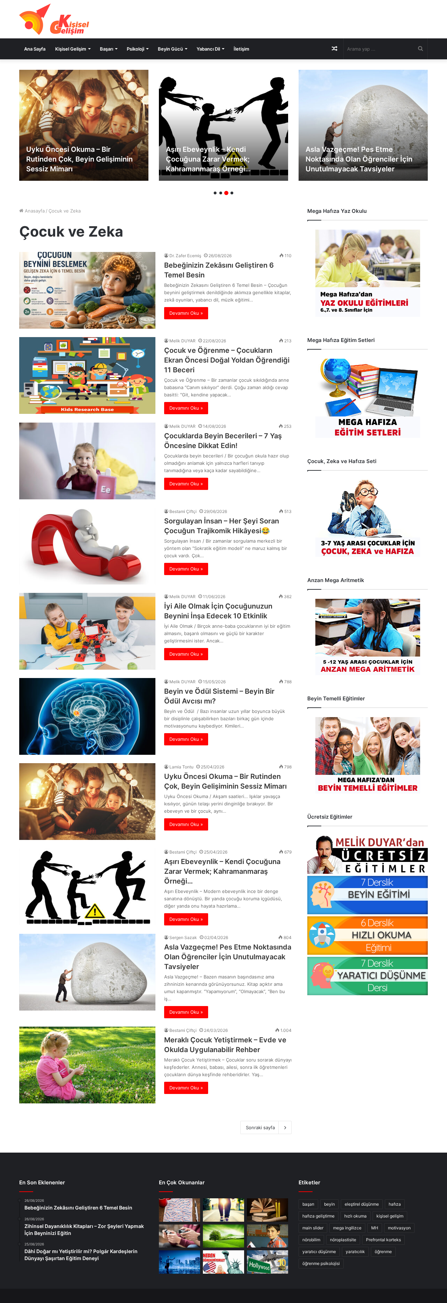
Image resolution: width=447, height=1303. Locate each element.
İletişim (241, 49)
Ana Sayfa (34, 49)
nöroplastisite (343, 1239)
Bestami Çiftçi (183, 511)
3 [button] (226, 193)
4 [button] (232, 193)
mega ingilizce (347, 1227)
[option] (83, 125)
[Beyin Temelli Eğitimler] (367, 755)
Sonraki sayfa (260, 1127)
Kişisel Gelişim (70, 49)
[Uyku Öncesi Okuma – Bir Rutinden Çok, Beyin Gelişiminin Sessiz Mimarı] (87, 801)
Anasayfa (34, 211)
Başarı (106, 49)
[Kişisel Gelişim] (54, 19)
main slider (312, 1227)
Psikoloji (135, 49)
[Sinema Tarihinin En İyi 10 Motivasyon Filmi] (267, 1262)
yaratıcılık (355, 1251)
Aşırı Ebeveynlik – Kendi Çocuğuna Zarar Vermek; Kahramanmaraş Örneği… (68, 159)
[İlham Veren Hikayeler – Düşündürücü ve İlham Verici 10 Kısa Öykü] (267, 1210)
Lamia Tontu (181, 766)
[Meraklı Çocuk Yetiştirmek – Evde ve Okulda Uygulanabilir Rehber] (363, 125)
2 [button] (220, 193)
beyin (329, 1204)
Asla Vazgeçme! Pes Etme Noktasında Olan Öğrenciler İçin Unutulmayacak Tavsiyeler (219, 159)
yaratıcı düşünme (319, 1251)
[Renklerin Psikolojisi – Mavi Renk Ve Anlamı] (179, 1262)
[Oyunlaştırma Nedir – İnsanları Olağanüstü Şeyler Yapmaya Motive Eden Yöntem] (179, 1236)
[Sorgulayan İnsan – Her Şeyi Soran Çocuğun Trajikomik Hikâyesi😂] (87, 546)
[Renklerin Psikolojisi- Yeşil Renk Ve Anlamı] (223, 1236)
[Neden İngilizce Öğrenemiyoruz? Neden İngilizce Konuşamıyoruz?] (223, 1262)
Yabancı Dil (208, 49)
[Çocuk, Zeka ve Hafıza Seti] (367, 518)
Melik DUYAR (182, 340)
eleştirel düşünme (362, 1204)
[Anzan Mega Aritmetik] (367, 637)
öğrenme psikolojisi (321, 1263)
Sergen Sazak (183, 937)
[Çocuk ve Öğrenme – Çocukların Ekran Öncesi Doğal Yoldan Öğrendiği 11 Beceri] (87, 375)
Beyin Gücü (170, 49)
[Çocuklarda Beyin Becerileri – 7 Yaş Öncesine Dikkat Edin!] (87, 461)
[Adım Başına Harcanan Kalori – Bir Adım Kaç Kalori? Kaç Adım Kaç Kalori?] (223, 1210)
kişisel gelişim (389, 1216)
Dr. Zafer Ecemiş (185, 255)
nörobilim (311, 1239)
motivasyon (399, 1227)
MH (374, 1227)
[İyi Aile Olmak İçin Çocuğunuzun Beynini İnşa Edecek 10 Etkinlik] (87, 631)
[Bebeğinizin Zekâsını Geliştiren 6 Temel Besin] (87, 290)
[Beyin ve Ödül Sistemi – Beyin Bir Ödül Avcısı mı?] (87, 716)
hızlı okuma (355, 1216)
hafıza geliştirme (318, 1216)
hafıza (395, 1204)
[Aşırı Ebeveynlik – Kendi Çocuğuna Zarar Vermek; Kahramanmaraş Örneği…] (83, 125)
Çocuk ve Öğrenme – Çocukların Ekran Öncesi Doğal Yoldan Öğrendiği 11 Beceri (227, 360)
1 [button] (215, 193)
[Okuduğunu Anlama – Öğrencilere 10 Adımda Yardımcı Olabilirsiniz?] (267, 1236)
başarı (308, 1204)
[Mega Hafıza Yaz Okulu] (367, 273)
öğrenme (383, 1251)
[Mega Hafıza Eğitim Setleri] (367, 398)
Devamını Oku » (186, 313)
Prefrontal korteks (383, 1239)
